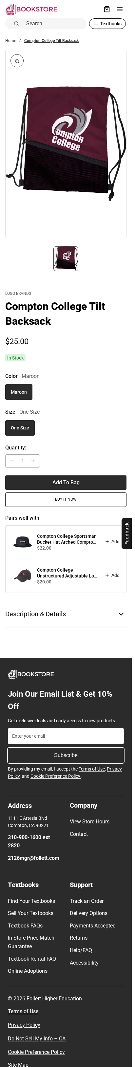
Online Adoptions (28, 971)
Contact (79, 834)
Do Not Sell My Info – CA (37, 1038)
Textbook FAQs (25, 926)
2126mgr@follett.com (33, 858)
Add (115, 541)
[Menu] (119, 9)
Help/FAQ (81, 950)
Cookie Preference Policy (55, 776)
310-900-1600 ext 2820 (29, 841)
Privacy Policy (24, 1025)
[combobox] (54, 24)
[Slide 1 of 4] (65, 258)
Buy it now (66, 499)
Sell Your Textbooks (30, 913)
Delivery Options (88, 913)
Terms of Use (92, 769)
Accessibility (84, 963)
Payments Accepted (93, 926)
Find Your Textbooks (31, 901)
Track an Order (87, 901)
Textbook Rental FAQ (32, 959)
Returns (78, 938)
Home (10, 40)
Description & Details (35, 614)
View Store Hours (89, 821)
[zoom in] (17, 60)
